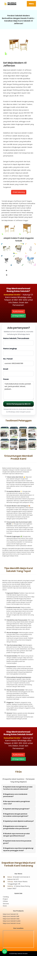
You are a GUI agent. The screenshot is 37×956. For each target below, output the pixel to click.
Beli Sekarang (19, 192)
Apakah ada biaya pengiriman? (17, 809)
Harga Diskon (19, 316)
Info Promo (19, 311)
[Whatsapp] (4, 951)
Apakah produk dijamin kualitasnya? (19, 821)
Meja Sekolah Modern (21, 953)
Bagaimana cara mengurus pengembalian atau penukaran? (16, 827)
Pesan (6, 379)
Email (5, 369)
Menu (31, 3)
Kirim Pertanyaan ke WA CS (18, 404)
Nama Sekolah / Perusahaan (16, 338)
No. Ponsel (8, 359)
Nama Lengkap (10, 348)
